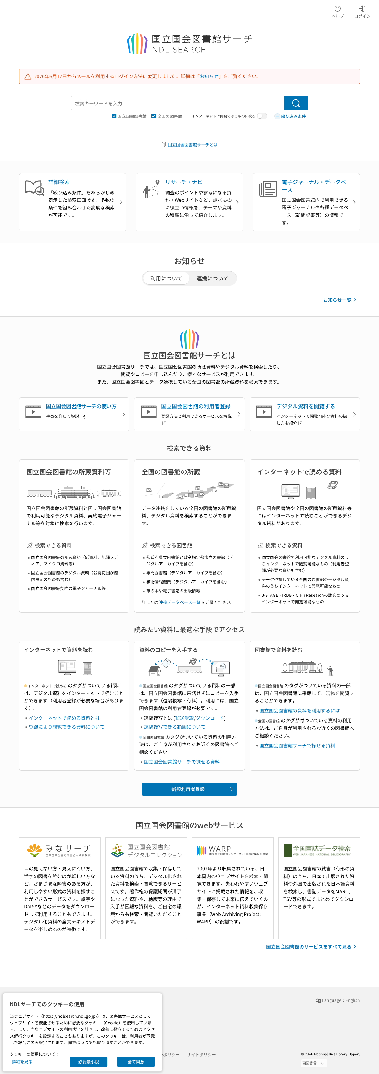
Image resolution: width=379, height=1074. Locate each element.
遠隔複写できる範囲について (174, 726)
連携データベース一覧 (179, 602)
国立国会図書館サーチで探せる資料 (182, 761)
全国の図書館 (169, 116)
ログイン (362, 16)
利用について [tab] (166, 278)
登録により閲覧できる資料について (67, 726)
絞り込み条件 (293, 116)
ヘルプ (337, 16)
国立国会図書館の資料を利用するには (299, 710)
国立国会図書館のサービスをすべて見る (308, 946)
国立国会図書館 (132, 116)
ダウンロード (210, 717)
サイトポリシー (201, 1054)
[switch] (262, 116)
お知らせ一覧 (337, 299)
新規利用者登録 (188, 789)
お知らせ (209, 76)
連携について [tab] (213, 278)
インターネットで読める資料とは (64, 717)
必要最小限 (88, 1062)
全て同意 (136, 1062)
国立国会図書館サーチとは (193, 145)
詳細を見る (22, 1062)
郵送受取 (184, 717)
